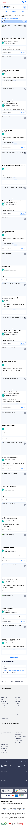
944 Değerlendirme (10, 300)
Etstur (2, 681)
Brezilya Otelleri (10, 681)
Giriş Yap (24, 21)
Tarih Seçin (23, 52)
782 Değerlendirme (13, 270)
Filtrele (14, 11)
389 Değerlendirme (13, 612)
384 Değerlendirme (12, 581)
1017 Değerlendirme (13, 133)
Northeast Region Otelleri (19, 681)
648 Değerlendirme (12, 429)
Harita (6, 11)
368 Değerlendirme (10, 73)
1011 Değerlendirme (13, 234)
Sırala (23, 11)
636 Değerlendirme (11, 43)
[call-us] (23, 2)
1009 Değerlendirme (12, 204)
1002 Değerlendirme (13, 105)
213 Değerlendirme (11, 490)
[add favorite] (25, 26)
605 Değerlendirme (12, 459)
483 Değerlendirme (12, 551)
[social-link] (2, 761)
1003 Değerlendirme (13, 169)
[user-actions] (26, 2)
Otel (5, 681)
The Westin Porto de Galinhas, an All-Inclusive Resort (13, 670)
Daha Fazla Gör (14, 657)
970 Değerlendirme (13, 395)
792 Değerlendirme (12, 364)
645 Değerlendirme (11, 520)
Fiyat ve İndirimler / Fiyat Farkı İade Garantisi (9, 18)
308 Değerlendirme (13, 334)
